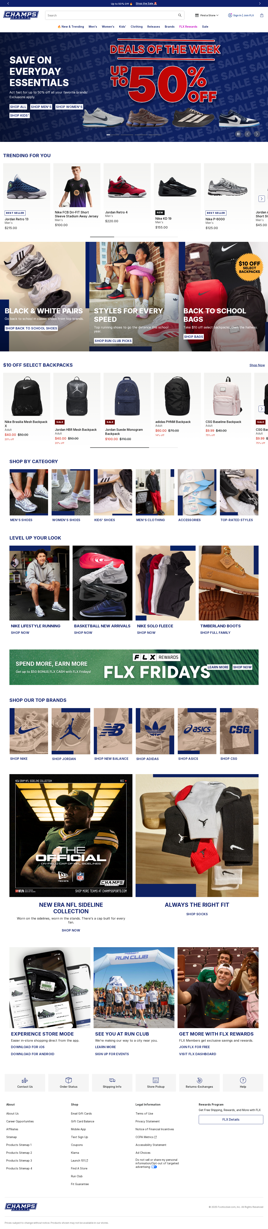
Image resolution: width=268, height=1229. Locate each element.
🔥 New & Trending (70, 26)
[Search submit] (180, 15)
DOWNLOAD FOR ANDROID (32, 1054)
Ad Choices (143, 1152)
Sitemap (11, 1137)
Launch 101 (78, 1160)
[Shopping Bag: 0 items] (262, 15)
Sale (205, 26)
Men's (93, 26)
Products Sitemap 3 (19, 1160)
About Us (12, 1113)
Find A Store (79, 1168)
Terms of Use (144, 1113)
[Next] (260, 3)
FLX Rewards (188, 26)
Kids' (122, 26)
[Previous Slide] (247, 134)
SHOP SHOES (75, 103)
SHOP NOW (19, 103)
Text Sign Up (79, 1137)
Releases (153, 26)
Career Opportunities (20, 1121)
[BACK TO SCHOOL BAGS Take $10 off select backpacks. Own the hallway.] (223, 296)
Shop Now (257, 365)
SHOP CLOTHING (46, 103)
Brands (170, 26)
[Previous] (8, 3)
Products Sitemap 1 (18, 1144)
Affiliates (12, 1129)
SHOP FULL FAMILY (215, 633)
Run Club (77, 1176)
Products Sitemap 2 (19, 1152)
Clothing (137, 26)
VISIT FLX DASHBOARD (197, 1054)
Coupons (77, 1144)
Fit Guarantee (80, 1184)
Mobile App (78, 1129)
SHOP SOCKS (197, 914)
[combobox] (114, 15)
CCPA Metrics (144, 1137)
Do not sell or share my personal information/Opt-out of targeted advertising (157, 1163)
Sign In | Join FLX (243, 15)
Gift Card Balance (82, 1121)
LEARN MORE (218, 667)
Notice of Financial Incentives (155, 1129)
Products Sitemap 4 (19, 1168)
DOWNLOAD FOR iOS (28, 1047)
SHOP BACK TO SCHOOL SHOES (31, 328)
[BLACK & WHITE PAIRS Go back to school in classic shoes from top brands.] (44, 296)
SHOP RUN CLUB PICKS (113, 341)
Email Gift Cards (81, 1113)
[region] (134, 3)
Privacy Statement (148, 1121)
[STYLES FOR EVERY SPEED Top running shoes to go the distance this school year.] (134, 296)
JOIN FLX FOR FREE (194, 1047)
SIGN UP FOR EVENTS (112, 1054)
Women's (108, 26)
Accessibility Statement (151, 1144)
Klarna (75, 1152)
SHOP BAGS (193, 337)
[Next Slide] (257, 134)
